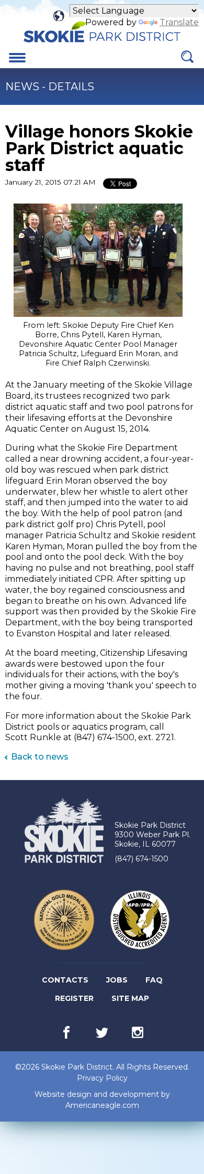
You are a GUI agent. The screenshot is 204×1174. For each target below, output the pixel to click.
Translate (179, 22)
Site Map (130, 998)
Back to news (40, 757)
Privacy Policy (102, 1078)
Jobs (117, 982)
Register (75, 1000)
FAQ (154, 980)
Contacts (65, 980)
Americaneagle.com (102, 1105)
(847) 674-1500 (141, 858)
